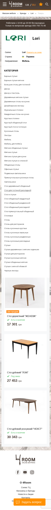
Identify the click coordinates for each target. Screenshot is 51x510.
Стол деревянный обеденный (17, 186)
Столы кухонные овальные (16, 232)
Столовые (8, 215)
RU (34, 4)
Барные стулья (10, 76)
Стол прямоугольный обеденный (19, 211)
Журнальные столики (13, 110)
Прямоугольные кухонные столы (19, 177)
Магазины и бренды (25, 491)
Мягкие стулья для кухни (15, 156)
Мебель (7, 139)
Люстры (7, 135)
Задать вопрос (31, 502)
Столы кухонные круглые (15, 228)
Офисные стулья (11, 169)
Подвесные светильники (15, 173)
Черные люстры (11, 270)
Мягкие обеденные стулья (15, 148)
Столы (7, 220)
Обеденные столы (12, 165)
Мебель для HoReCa (13, 143)
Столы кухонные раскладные (17, 241)
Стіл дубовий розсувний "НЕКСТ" (24, 429)
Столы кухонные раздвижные (17, 236)
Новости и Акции (25, 494)
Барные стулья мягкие (14, 80)
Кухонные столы (11, 131)
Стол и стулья (10, 194)
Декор (7, 89)
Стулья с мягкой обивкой (15, 266)
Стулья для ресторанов (14, 253)
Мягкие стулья (10, 152)
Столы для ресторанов (14, 224)
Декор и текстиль (12, 93)
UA (27, 4)
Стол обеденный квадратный (17, 198)
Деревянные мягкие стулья (16, 97)
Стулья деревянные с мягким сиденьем (21, 249)
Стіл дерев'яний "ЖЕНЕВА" (21, 316)
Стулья (7, 245)
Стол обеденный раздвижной (17, 203)
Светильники (10, 182)
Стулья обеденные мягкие (15, 262)
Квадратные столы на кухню (16, 114)
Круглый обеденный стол (15, 122)
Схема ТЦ (25, 487)
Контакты (26, 497)
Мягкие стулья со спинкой (15, 160)
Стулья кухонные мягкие (15, 258)
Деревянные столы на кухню (17, 101)
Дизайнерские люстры (14, 105)
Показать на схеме (34, 52)
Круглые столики (11, 118)
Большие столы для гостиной (17, 84)
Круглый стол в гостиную (15, 127)
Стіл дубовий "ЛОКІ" (17, 372)
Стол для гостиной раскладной (17, 190)
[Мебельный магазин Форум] (15, 4)
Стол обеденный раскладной (17, 207)
